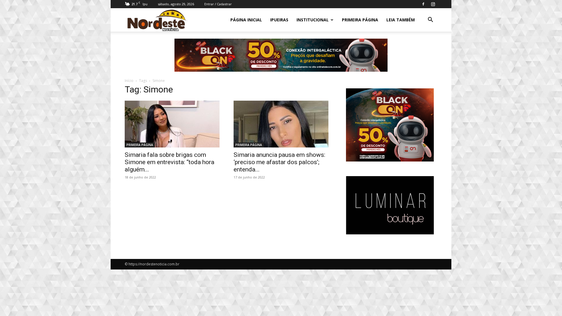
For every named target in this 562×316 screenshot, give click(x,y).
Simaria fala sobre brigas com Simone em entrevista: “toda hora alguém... (169, 162)
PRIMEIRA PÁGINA (360, 20)
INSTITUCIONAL (313, 20)
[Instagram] (433, 4)
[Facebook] (423, 4)
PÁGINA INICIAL (246, 20)
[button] (430, 20)
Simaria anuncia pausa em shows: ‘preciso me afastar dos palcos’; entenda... (279, 162)
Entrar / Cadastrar (218, 4)
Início (129, 80)
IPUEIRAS (279, 20)
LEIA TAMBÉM (400, 20)
